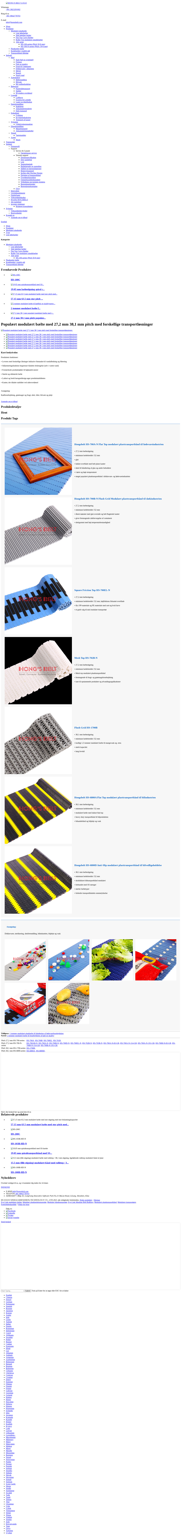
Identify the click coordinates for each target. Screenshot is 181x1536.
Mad (12, 58)
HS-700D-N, (65, 1043)
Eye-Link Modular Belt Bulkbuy (80, 1202)
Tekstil (13, 133)
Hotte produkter (86, 1200)
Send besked (6, 1222)
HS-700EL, (48, 1040)
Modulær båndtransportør (57, 1202)
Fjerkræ (19, 62)
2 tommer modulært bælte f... (25, 308)
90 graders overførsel (24, 93)
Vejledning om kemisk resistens (33, 182)
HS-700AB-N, (32, 1043)
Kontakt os (10, 215)
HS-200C (15, 1134)
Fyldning (19, 115)
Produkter (10, 29)
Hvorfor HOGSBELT (19, 200)
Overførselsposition (28, 177)
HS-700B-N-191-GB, (49, 1045)
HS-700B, (39, 1040)
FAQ (18, 189)
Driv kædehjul (26, 160)
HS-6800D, (40, 1051)
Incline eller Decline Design (31, 173)
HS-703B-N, (98, 1043)
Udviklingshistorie (18, 193)
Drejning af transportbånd (31, 175)
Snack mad (20, 75)
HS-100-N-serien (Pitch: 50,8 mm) (34, 46)
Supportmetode (27, 164)
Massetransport (21, 129)
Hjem (8, 26)
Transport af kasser (23, 120)
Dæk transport (21, 111)
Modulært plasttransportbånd (105, 1202)
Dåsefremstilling (17, 126)
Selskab (9, 144)
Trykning (14, 122)
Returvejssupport (27, 171)
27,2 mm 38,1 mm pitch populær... (28, 318)
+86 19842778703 (13, 16)
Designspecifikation (28, 157)
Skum (18, 140)
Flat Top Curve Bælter (24, 38)
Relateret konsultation (24, 206)
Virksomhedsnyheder (19, 211)
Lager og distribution (24, 102)
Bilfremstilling (21, 80)
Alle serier (20, 42)
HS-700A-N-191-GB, (146, 1043)
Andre (13, 137)
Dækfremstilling (17, 104)
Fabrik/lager (15, 195)
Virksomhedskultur (18, 197)
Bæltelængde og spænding (31, 166)
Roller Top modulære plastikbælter (29, 40)
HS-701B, (57, 1040)
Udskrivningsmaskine (24, 124)
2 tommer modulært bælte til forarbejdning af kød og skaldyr (30, 1036)
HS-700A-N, (44, 1043)
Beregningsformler (28, 184)
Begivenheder (16, 213)
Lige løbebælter (22, 33)
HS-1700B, (30, 1048)
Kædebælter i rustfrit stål (20, 51)
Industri (9, 55)
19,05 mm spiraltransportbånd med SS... (31, 1153)
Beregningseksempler (29, 186)
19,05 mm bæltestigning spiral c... (28, 289)
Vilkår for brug (23, 1204)
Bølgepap (14, 86)
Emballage (15, 113)
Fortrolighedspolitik (8, 1204)
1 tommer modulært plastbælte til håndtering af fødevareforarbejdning (37, 1033)
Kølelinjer (20, 106)
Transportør (10, 142)
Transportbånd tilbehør (19, 53)
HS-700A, (30, 1040)
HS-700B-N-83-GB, (164, 1043)
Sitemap (97, 1200)
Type (8, 233)
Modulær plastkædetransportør (34, 1202)
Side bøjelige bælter (23, 35)
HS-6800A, (31, 1051)
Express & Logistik (23, 100)
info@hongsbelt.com (14, 22)
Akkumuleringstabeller (24, 131)
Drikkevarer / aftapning (25, 69)
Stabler (18, 91)
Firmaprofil (15, 146)
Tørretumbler (21, 135)
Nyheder (9, 209)
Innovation (15, 191)
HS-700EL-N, (76, 1043)
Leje (22, 162)
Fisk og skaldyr (22, 64)
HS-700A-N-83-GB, (111, 1043)
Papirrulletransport (23, 89)
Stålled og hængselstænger (31, 169)
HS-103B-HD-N (19, 1143)
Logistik (14, 95)
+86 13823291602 (13, 9)
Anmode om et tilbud (19, 217)
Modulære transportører (127, 1202)
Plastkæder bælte (17, 49)
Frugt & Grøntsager (23, 66)
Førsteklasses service (29, 153)
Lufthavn (19, 98)
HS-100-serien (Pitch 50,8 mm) (33, 44)
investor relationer (18, 204)
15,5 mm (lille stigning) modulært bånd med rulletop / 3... (40, 1162)
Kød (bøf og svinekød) (24, 60)
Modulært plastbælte (19, 31)
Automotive (15, 78)
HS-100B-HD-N (19, 1172)
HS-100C (15, 279)
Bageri (18, 73)
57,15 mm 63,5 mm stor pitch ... (27, 299)
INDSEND (5, 1187)
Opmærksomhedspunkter (30, 180)
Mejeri (18, 71)
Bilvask (19, 82)
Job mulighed (16, 202)
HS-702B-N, (87, 1043)
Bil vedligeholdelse (23, 84)
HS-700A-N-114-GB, (128, 1043)
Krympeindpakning (23, 117)
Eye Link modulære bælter (11, 1202)
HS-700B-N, (54, 1043)
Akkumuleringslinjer (24, 109)
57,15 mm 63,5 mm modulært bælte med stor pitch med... (40, 1124)
